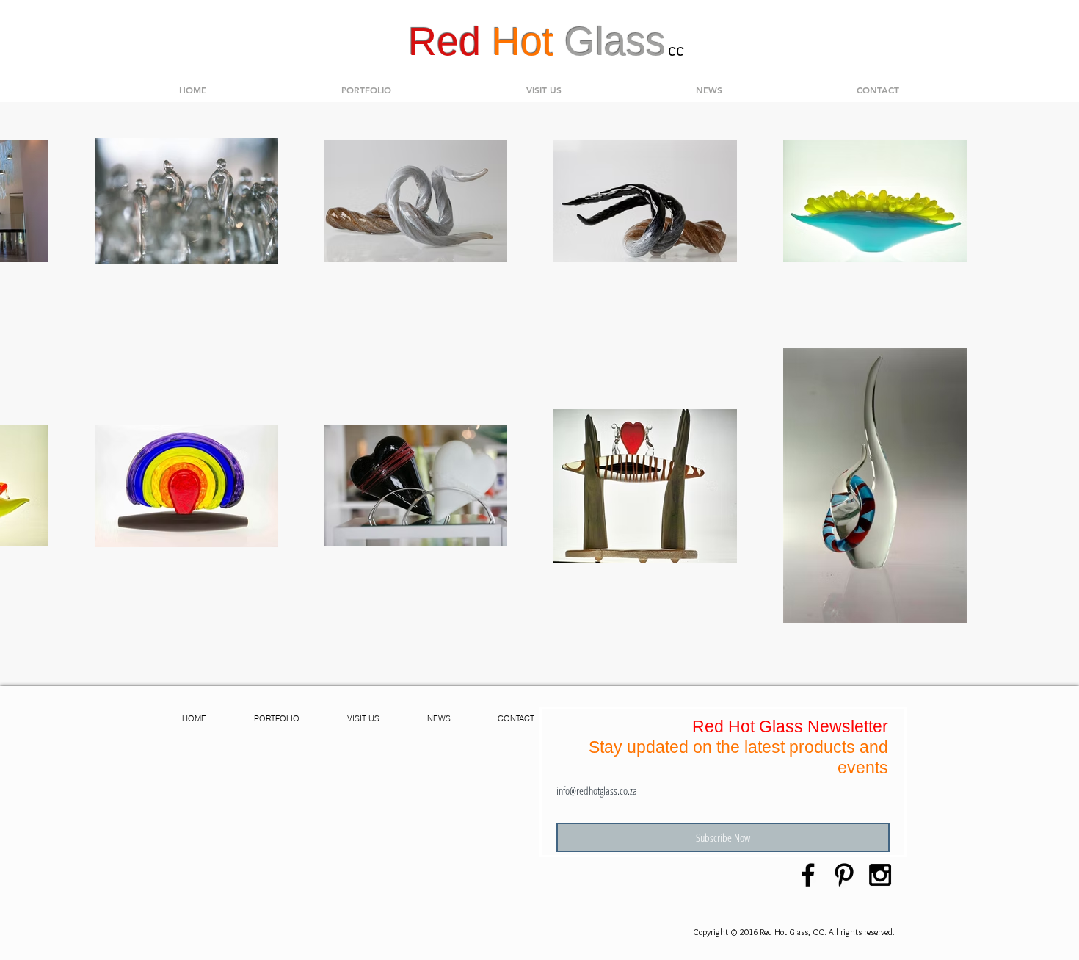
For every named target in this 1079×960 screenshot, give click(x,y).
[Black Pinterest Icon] (844, 874)
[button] (366, 90)
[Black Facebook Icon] (808, 874)
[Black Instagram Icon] (880, 874)
